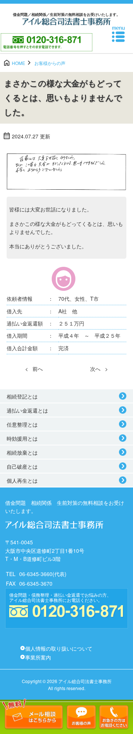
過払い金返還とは (27, 410)
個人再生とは (22, 480)
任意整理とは (22, 424)
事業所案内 (38, 657)
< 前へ (34, 368)
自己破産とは (22, 466)
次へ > (99, 368)
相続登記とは (22, 396)
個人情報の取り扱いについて (58, 648)
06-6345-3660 (35, 574)
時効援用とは (22, 438)
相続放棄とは (22, 452)
